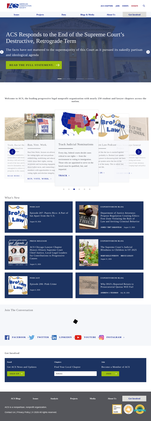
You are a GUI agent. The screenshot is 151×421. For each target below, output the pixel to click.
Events (125, 6)
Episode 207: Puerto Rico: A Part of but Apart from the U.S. (49, 214)
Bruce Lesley (127, 256)
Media (93, 398)
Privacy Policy (23, 412)
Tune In (98, 173)
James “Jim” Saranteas (111, 227)
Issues (35, 398)
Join (118, 6)
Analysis (54, 398)
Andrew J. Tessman (109, 293)
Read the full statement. (31, 65)
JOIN (108, 374)
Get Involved (134, 398)
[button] (2, 52)
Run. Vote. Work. (38, 179)
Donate (134, 6)
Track (63, 175)
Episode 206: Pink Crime (43, 284)
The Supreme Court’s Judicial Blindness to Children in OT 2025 (119, 248)
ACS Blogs (16, 398)
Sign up (14, 374)
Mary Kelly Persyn (110, 256)
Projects (74, 398)
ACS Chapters (107, 6)
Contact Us (10, 412)
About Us (112, 398)
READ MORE (14, 176)
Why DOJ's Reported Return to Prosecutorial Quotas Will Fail (117, 285)
